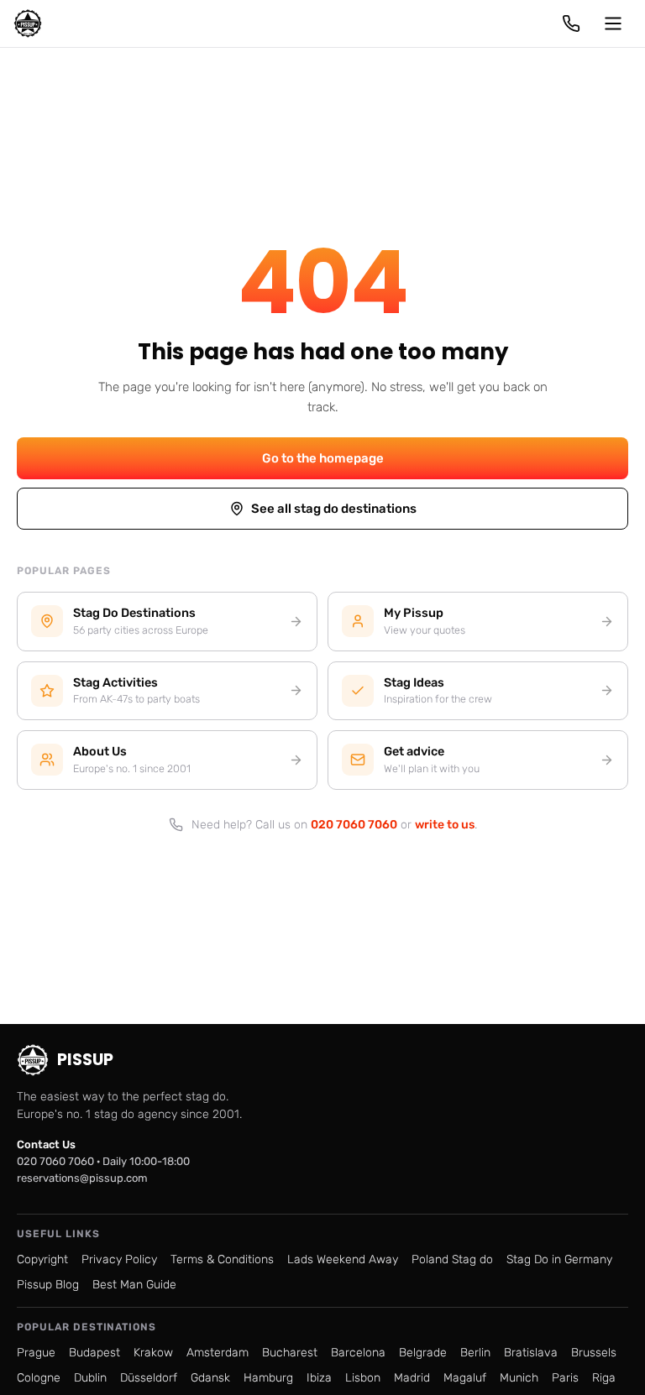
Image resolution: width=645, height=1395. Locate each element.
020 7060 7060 (354, 825)
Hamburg (268, 1378)
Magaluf (464, 1378)
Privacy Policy (119, 1259)
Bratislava (531, 1352)
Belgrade (423, 1352)
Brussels (593, 1352)
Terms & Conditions (222, 1259)
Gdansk (210, 1378)
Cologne (38, 1378)
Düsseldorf (148, 1378)
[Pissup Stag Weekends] (27, 23)
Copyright (42, 1259)
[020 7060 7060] (571, 23)
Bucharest (289, 1352)
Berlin (475, 1352)
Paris (565, 1378)
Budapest (94, 1352)
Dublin (90, 1378)
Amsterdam (217, 1352)
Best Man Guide (134, 1284)
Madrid (412, 1378)
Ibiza (319, 1378)
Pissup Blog (48, 1284)
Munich (519, 1378)
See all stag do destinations (334, 508)
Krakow (153, 1352)
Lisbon (362, 1378)
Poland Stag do (452, 1259)
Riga (604, 1378)
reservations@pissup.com (82, 1178)
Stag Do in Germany (559, 1259)
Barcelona (358, 1352)
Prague (36, 1352)
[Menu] (613, 23)
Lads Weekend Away (342, 1259)
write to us (445, 825)
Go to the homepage (323, 458)
